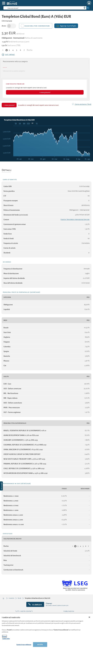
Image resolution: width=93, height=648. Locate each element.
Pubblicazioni (69, 611)
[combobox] (46, 8)
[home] (3, 598)
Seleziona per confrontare (37, 26)
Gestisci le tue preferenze (23, 644)
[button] (1, 485)
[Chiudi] (89, 617)
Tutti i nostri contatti (24, 611)
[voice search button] (83, 8)
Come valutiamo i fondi (83, 104)
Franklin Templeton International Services (75, 219)
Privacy (4, 636)
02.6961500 (37, 604)
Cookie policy (6, 638)
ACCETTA (40, 644)
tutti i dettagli (10, 54)
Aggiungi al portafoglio (68, 25)
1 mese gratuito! (44, 92)
